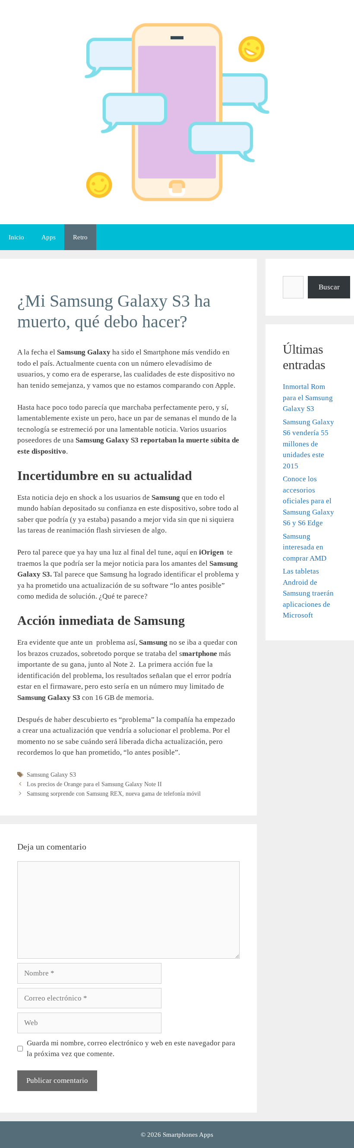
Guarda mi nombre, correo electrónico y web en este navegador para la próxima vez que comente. (131, 1048)
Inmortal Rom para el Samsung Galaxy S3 (308, 398)
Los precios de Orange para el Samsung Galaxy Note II (94, 784)
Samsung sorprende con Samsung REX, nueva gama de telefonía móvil (114, 793)
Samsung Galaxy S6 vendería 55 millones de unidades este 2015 (308, 444)
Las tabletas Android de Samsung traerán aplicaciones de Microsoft (308, 593)
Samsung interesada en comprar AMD (304, 547)
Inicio (16, 237)
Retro (80, 237)
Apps (48, 237)
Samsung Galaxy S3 (51, 774)
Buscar (329, 287)
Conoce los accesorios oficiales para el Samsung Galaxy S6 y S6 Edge (308, 501)
